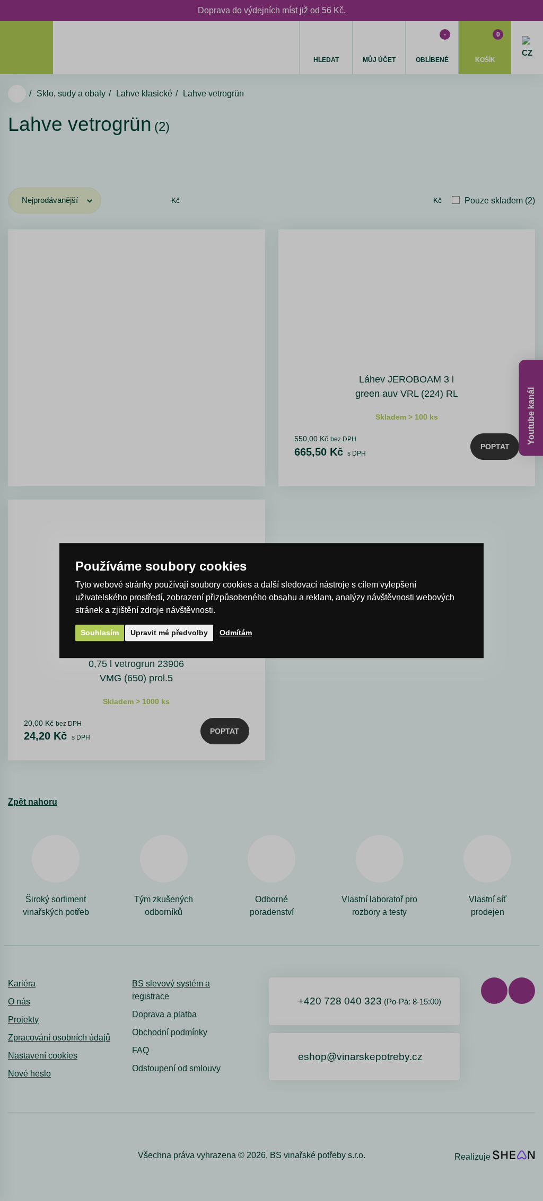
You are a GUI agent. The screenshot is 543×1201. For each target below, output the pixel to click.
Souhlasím (100, 632)
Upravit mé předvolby (169, 632)
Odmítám (236, 632)
